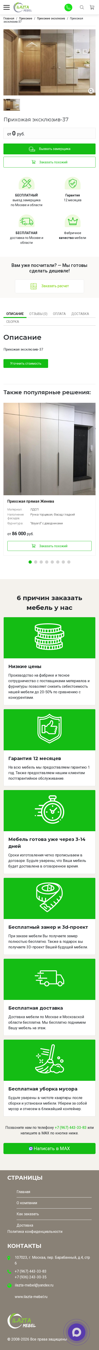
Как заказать (28, 1214)
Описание (15, 314)
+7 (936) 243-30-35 (31, 1277)
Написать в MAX (52, 1148)
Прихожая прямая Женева (30, 501)
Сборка (12, 322)
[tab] (14, 314)
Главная (23, 1192)
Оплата (59, 314)
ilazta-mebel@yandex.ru (34, 1285)
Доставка (80, 314)
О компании (27, 1203)
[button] (30, 562)
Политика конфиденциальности (34, 1231)
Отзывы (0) (38, 314)
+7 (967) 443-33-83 (71, 1127)
